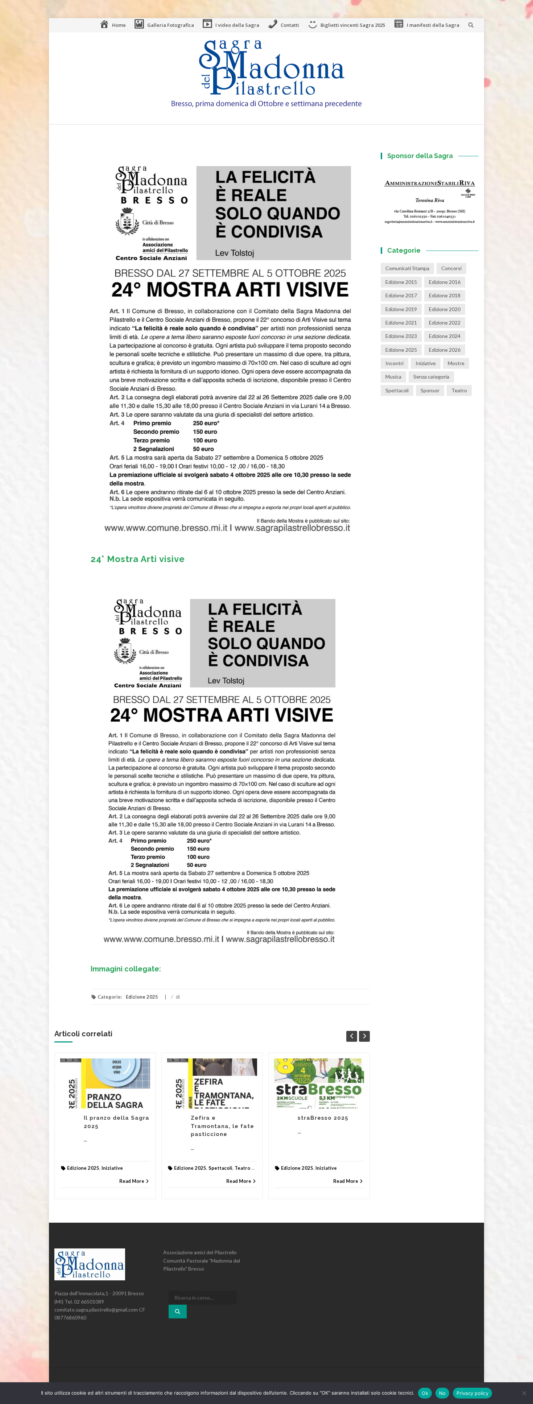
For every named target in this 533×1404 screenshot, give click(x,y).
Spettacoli (220, 1168)
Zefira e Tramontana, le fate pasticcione (222, 1126)
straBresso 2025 (323, 1118)
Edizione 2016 (444, 282)
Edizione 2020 (444, 309)
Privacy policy (472, 1393)
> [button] (469, 196)
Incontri (394, 363)
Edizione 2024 (444, 336)
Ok (425, 1393)
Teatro (242, 1168)
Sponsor (430, 390)
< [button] (389, 196)
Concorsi (451, 268)
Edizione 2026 (444, 350)
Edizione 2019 (401, 309)
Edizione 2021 (401, 322)
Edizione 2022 (444, 322)
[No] (524, 1393)
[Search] (178, 1311)
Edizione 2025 (142, 997)
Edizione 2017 (401, 295)
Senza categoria (431, 376)
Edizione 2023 (401, 336)
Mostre (456, 363)
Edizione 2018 (444, 295)
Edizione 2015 (401, 282)
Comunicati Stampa (407, 268)
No (442, 1393)
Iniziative (112, 1168)
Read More (131, 1181)
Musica (393, 376)
